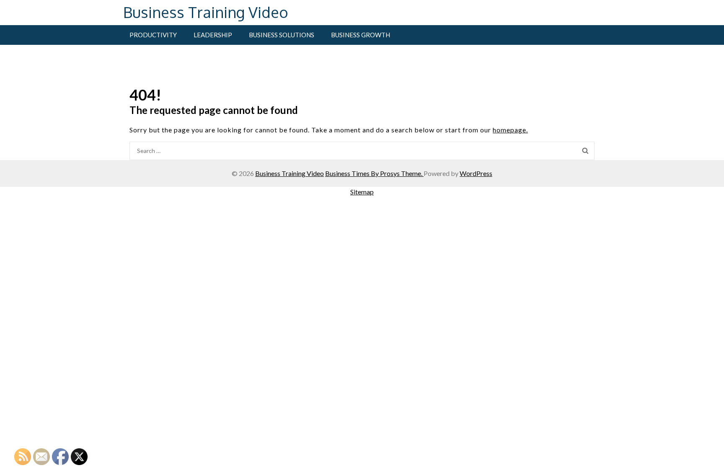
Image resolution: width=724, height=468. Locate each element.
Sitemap (362, 192)
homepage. (510, 130)
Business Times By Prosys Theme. (374, 173)
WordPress (476, 173)
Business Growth (360, 35)
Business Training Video (205, 12)
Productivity (153, 35)
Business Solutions (281, 35)
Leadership (213, 35)
